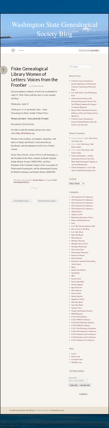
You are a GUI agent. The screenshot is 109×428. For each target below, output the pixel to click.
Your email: (73, 377)
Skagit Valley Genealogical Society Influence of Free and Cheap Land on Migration (84, 113)
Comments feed (77, 359)
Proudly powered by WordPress (22, 410)
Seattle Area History (78, 270)
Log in (73, 353)
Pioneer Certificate (78, 255)
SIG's (73, 276)
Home (21, 50)
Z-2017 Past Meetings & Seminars (83, 328)
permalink (94, 50)
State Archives (76, 290)
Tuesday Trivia (76, 308)
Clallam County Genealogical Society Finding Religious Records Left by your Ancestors (84, 122)
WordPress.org (76, 362)
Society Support (77, 284)
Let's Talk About (77, 232)
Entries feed (75, 356)
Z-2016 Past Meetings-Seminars (82, 322)
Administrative (76, 211)
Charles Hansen (38, 86)
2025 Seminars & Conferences (82, 205)
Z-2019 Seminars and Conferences (83, 334)
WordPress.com (57, 410)
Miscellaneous (76, 238)
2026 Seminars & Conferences (82, 208)
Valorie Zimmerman (78, 156)
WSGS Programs (77, 314)
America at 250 (76, 214)
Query (73, 267)
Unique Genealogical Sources (82, 311)
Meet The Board (77, 235)
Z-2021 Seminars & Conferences (83, 340)
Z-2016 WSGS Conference (80, 325)
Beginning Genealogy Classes (82, 217)
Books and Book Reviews (80, 220)
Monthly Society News (79, 243)
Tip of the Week (77, 305)
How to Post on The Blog (80, 229)
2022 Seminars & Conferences (82, 197)
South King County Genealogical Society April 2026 (22, 201)
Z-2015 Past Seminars (79, 316)
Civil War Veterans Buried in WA (83, 226)
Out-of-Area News (77, 249)
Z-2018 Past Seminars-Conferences (83, 331)
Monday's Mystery (78, 240)
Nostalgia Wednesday (79, 246)
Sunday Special (77, 296)
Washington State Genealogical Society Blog (55, 29)
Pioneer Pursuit (76, 258)
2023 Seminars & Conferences (82, 200)
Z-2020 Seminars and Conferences (83, 337)
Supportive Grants (77, 299)
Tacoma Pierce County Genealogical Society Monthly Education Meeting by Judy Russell (48, 201)
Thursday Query (77, 302)
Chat (73, 223)
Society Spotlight (77, 281)
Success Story (76, 293)
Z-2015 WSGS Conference (80, 319)
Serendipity (75, 273)
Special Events (76, 287)
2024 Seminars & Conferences (82, 203)
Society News (38, 180)
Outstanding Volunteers (79, 252)
